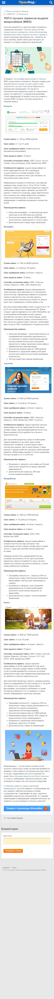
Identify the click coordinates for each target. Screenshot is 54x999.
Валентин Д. (24, 14)
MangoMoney (10, 478)
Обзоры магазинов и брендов (16, 11)
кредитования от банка (34, 79)
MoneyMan (8, 227)
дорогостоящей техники (21, 84)
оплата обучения (36, 32)
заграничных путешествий (15, 86)
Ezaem (7, 602)
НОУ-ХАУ (40, 656)
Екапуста (8, 106)
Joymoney (8, 363)
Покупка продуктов (32, 29)
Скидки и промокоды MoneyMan (26, 808)
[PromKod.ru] (28, 2)
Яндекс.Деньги (41, 161)
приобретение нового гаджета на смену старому (24, 34)
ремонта (36, 84)
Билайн (32, 656)
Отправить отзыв (13, 851)
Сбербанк (38, 420)
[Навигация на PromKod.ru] (4, 2)
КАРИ (6, 659)
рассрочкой (30, 774)
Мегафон (24, 656)
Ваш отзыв (8, 836)
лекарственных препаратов (16, 32)
